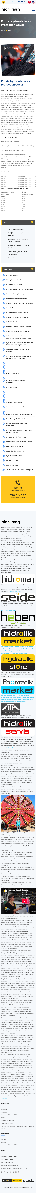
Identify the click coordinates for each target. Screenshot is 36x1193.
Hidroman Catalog (12, 275)
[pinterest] (18, 1172)
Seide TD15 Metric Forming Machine (18, 331)
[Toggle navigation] (33, 10)
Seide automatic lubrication (15, 407)
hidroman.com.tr (27, 1188)
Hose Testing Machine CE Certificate (18, 419)
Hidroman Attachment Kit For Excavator (19, 289)
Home (3, 30)
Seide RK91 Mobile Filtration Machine (18, 327)
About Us (4, 1109)
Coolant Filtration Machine (15, 446)
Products (3, 1139)
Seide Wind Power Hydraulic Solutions (19, 414)
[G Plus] (13, 1172)
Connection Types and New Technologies (17, 253)
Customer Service (16, 2)
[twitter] (10, 1172)
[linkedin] (15, 1172)
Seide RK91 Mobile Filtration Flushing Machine (18, 351)
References (4, 1112)
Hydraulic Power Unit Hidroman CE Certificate (17, 425)
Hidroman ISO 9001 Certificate (16, 437)
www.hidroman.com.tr (15, 591)
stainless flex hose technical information (15, 382)
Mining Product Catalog (14, 280)
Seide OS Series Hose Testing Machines (19, 303)
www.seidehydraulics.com (9, 608)
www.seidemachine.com (8, 610)
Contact (11, 258)
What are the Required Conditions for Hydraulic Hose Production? (19, 357)
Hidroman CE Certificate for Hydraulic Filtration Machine (19, 431)
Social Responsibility (7, 1123)
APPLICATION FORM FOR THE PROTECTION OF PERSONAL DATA (17, 1127)
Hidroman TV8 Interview (16, 229)
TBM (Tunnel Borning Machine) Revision (18, 234)
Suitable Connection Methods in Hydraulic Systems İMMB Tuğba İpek (18, 337)
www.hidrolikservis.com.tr (9, 748)
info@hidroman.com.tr (18, 497)
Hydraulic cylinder (12, 465)
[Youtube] (7, 1172)
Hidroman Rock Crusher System (17, 313)
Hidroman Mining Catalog (15, 294)
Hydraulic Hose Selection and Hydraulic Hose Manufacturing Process (19, 344)
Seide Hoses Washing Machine (16, 299)
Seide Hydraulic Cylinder (14, 402)
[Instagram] (4, 1172)
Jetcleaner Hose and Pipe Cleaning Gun (19, 470)
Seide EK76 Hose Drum (13, 308)
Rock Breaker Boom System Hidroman (19, 442)
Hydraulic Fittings (12, 460)
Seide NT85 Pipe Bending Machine (17, 317)
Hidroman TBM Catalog (14, 285)
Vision (3, 1118)
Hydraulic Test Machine (14, 456)
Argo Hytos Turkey (12, 373)
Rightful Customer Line (7, 1121)
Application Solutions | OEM (9, 1115)
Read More (4, 1098)
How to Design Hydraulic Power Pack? (18, 247)
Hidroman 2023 (11, 387)
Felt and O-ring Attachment (15, 451)
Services (3, 1142)
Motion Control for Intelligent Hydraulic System (18, 240)
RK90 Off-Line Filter (12, 322)
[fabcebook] (1, 1172)
